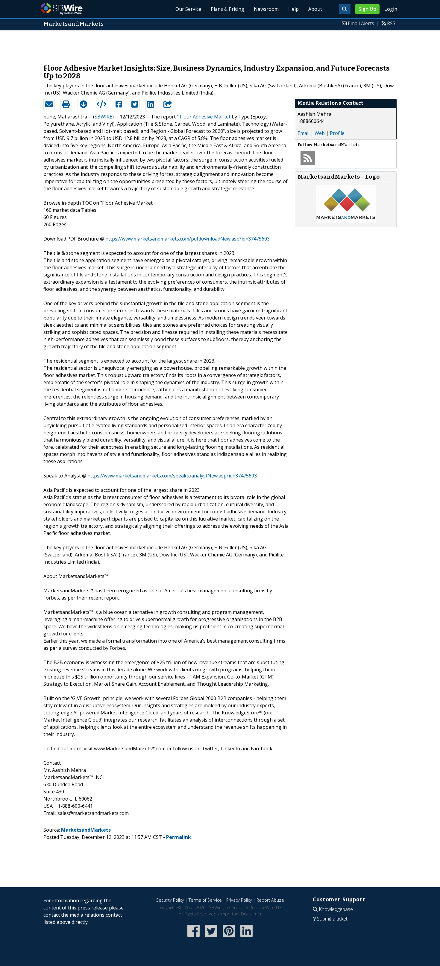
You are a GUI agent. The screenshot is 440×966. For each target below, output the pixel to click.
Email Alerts (361, 23)
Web (320, 133)
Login (390, 9)
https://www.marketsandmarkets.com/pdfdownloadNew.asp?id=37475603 (187, 238)
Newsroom (266, 9)
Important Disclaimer (241, 914)
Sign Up (367, 9)
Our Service (188, 9)
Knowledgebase (336, 909)
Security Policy (170, 900)
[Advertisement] (220, 44)
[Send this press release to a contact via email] (49, 104)
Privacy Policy (239, 900)
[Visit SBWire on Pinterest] (229, 937)
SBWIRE (103, 116)
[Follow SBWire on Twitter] (211, 937)
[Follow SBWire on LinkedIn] (246, 937)
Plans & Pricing (227, 9)
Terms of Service (205, 900)
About (315, 9)
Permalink (178, 837)
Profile (337, 133)
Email (303, 133)
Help (293, 9)
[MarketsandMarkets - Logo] (346, 221)
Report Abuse (270, 900)
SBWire (61, 9)
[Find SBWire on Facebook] (193, 937)
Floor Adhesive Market (205, 116)
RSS (391, 23)
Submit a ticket (332, 918)
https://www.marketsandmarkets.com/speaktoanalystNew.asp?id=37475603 (172, 475)
